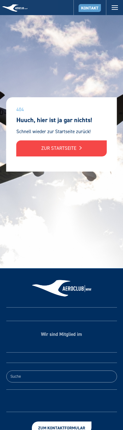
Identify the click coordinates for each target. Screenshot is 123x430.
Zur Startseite (59, 148)
